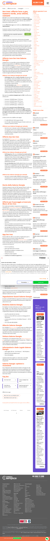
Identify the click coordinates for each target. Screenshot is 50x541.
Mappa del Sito (5, 515)
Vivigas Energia (37, 35)
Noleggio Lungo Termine (6, 491)
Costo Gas (15, 501)
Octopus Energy (27, 495)
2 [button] (18, 413)
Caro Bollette (16, 506)
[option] (6, 407)
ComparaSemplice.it (5, 483)
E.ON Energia (36, 20)
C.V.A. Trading (37, 17)
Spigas (35, 48)
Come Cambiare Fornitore (18, 503)
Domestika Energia (38, 106)
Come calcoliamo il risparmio (7, 499)
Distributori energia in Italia (18, 513)
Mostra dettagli (43, 278)
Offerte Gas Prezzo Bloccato (30, 506)
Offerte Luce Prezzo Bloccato (30, 505)
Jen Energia (36, 63)
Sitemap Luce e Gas (39, 492)
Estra (35, 70)
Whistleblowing (5, 501)
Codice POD (16, 498)
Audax (35, 94)
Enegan (35, 44)
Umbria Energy (37, 98)
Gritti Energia (36, 82)
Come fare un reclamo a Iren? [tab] (7, 386)
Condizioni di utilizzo (26, 532)
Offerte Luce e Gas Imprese (18, 487)
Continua (42, 359)
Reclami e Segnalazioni (6, 510)
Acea (26, 487)
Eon (25, 489)
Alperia (35, 39)
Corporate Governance (6, 496)
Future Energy (37, 91)
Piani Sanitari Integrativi (6, 492)
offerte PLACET (5, 210)
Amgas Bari (36, 95)
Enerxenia (36, 76)
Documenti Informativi (37, 532)
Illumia (35, 30)
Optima (35, 54)
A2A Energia (36, 14)
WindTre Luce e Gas (38, 101)
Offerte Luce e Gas (11, 8)
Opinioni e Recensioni (6, 511)
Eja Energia (36, 100)
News (3, 513)
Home (3, 8)
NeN (35, 53)
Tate (35, 67)
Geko (35, 66)
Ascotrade (36, 87)
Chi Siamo (4, 495)
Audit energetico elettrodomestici (16, 510)
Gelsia (35, 75)
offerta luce (19, 85)
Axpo (35, 42)
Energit (35, 69)
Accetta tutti (40, 282)
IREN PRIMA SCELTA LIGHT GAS (10, 397)
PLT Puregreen (37, 85)
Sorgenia (36, 33)
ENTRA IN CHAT (47, 539)
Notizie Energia (38, 491)
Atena (35, 50)
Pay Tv (3, 494)
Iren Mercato (17, 65)
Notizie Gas (38, 485)
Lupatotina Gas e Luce (38, 61)
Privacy (3, 503)
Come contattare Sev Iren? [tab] (23, 380)
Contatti (3, 500)
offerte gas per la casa (15, 139)
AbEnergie (36, 84)
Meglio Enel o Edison (28, 510)
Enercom (36, 56)
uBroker (35, 57)
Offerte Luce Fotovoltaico (29, 500)
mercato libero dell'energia (15, 207)
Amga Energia (37, 72)
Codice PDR (16, 499)
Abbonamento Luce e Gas (29, 503)
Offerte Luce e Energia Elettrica (19, 485)
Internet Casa (4, 485)
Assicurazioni (4, 486)
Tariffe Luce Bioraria (28, 501)
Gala (35, 51)
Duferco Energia (37, 88)
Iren (25, 491)
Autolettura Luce (16, 504)
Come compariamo (17, 490)
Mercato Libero (38, 488)
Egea (35, 104)
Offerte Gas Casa (17, 486)
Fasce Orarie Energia (17, 508)
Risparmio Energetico (17, 489)
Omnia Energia (37, 64)
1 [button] (16, 413)
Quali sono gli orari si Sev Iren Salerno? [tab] (23, 386)
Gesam (35, 59)
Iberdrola (36, 38)
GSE (14, 511)
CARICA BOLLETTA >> (17, 538)
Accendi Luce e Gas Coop (39, 60)
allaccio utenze (13, 327)
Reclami (31, 532)
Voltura (15, 495)
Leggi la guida (44, 124)
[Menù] (48, 3)
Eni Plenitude (36, 26)
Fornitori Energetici (28, 483)
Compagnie (20, 8)
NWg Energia (36, 45)
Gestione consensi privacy (6, 508)
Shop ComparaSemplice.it (6, 512)
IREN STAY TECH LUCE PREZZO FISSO (11, 395)
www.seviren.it (14, 288)
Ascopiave (36, 97)
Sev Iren (35, 90)
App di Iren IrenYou (22, 239)
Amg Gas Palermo (37, 81)
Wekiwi (35, 36)
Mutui (3, 487)
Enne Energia (36, 92)
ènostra (35, 28)
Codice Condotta (5, 505)
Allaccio (15, 494)
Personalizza (24, 282)
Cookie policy (4, 506)
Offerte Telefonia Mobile (6, 490)
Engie (35, 25)
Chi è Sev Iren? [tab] (7, 379)
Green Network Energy (38, 73)
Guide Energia (38, 489)
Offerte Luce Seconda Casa (29, 504)
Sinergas (35, 78)
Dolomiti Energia (37, 19)
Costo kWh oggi (16, 500)
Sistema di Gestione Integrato (7, 497)
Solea (35, 103)
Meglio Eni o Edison (28, 511)
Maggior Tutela (38, 487)
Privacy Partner (5, 507)
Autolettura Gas (16, 505)
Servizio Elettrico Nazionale (41, 493)
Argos (35, 79)
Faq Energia (38, 486)
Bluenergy (36, 41)
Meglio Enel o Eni (28, 509)
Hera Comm (36, 29)
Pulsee (35, 47)
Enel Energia (36, 23)
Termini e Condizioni (5, 502)
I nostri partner (16, 491)
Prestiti (3, 489)
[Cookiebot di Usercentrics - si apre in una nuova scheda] (40, 258)
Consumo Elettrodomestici (40, 494)
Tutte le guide (36, 297)
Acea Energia (36, 16)
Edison (26, 490)
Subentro (15, 497)
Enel (25, 485)
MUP (22, 532)
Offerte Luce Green (28, 499)
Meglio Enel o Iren (28, 508)
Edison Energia (37, 22)
